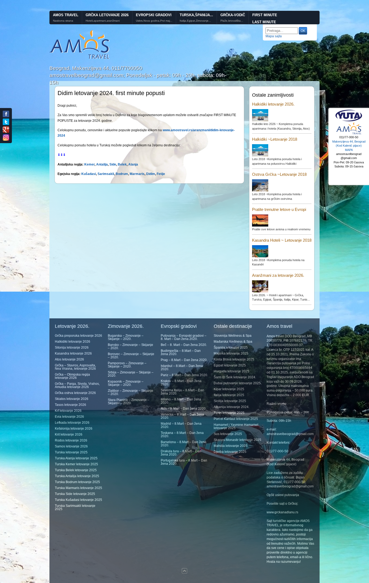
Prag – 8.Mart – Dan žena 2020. (184, 360)
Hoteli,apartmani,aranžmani (103, 20)
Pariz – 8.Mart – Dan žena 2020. (184, 375)
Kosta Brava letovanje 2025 (234, 359)
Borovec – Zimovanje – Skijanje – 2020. (131, 355)
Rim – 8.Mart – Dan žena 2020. (183, 408)
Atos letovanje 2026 (69, 359)
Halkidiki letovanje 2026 (72, 341)
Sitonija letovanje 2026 (72, 347)
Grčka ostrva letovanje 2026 (75, 393)
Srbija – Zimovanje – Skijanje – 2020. (130, 374)
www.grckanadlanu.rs (282, 512)
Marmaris (137, 174)
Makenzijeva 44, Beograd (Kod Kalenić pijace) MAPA (348, 145)
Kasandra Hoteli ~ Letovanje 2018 (281, 240)
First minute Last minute (264, 18)
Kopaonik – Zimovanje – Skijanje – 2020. (125, 383)
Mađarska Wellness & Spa (233, 341)
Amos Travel (65, 15)
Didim (150, 174)
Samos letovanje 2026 (71, 446)
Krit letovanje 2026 (68, 434)
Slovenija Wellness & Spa (232, 336)
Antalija (102, 164)
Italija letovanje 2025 (229, 395)
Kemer (89, 164)
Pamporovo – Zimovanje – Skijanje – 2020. (127, 364)
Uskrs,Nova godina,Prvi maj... (154, 20)
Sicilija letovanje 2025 (230, 401)
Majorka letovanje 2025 (231, 353)
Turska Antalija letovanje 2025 (77, 476)
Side (112, 164)
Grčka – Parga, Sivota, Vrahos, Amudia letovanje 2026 (77, 385)
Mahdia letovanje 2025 (230, 446)
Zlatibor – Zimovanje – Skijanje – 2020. (130, 392)
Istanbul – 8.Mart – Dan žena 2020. (182, 367)
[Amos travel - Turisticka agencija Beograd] (348, 134)
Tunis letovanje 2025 (229, 413)
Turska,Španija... (196, 15)
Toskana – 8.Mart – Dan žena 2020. (182, 434)
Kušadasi (88, 174)
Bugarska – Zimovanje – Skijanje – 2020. (125, 337)
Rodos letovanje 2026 (71, 440)
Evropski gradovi (154, 15)
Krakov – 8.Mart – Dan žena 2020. (181, 382)
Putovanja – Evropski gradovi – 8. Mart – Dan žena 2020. (183, 337)
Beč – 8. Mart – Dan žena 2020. (184, 345)
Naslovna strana (63, 20)
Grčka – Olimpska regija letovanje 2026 (72, 376)
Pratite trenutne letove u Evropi (279, 209)
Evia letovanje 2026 (69, 417)
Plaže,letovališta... (231, 20)
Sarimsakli (106, 174)
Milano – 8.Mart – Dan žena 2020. (181, 401)
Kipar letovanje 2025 (229, 389)
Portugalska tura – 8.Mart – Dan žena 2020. (184, 462)
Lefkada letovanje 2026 (72, 422)
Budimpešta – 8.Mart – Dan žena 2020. (181, 352)
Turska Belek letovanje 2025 (76, 470)
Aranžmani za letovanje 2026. (278, 275)
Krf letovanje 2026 (68, 411)
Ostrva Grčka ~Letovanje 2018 (279, 174)
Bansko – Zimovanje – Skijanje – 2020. (130, 346)
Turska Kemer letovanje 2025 (76, 464)
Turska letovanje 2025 (71, 452)
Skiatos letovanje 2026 (71, 399)
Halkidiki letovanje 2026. (273, 104)
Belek (122, 164)
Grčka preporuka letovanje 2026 (78, 336)
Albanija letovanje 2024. (231, 407)
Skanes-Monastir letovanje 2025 (237, 440)
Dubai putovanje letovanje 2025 (237, 383)
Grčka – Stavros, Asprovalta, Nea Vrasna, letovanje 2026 (75, 366)
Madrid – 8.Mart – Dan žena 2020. (181, 425)
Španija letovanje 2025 (231, 347)
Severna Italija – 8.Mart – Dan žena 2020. (182, 391)
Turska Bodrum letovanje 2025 (77, 482)
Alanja (133, 164)
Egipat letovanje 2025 (230, 365)
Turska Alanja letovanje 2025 (76, 458)
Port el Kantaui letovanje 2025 (236, 419)
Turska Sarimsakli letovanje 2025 (75, 507)
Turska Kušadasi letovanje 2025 (78, 500)
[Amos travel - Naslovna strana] (79, 58)
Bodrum (122, 174)
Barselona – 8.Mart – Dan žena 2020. (183, 443)
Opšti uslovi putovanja (283, 495)
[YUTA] (348, 121)
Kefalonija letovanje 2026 (73, 428)
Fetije (161, 174)
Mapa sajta (274, 36)
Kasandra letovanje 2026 (73, 353)
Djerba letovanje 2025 (230, 452)
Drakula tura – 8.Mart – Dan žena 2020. (181, 452)
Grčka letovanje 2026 (107, 15)
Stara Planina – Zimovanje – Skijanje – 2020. (128, 401)
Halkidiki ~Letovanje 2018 (274, 139)
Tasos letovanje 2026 (70, 405)
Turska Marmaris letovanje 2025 (78, 488)
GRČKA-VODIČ (232, 15)
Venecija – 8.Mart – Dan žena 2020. (182, 416)
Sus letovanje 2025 (228, 434)
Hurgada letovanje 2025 (231, 371)
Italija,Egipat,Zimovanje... (195, 20)
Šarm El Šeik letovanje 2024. (235, 377)
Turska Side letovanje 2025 (75, 494)
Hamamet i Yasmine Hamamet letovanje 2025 (236, 426)
